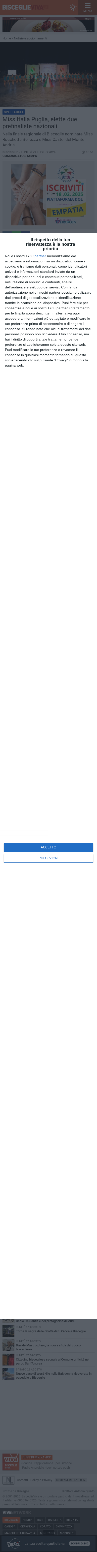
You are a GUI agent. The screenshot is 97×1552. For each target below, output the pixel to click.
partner (40, 256)
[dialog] (48, 776)
